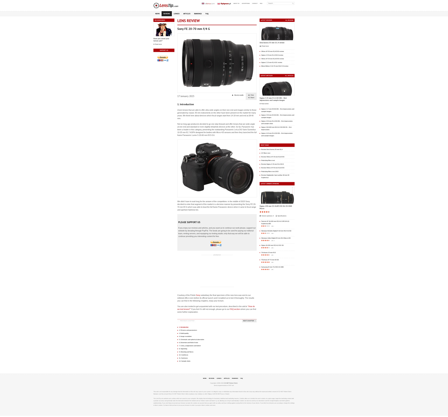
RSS (261, 3)
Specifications (282, 216)
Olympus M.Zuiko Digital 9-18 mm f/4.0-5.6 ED (276, 231)
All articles (289, 75)
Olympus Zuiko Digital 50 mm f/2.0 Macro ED (276, 238)
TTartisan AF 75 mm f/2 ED (270, 260)
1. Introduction (183, 327)
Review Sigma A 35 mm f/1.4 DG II (272, 164)
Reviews (166, 14)
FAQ (206, 14)
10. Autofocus (183, 355)
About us (236, 3)
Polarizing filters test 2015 (269, 171)
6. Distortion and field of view (188, 342)
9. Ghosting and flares (186, 352)
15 (274, 240)
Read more (158, 44)
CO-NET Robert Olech (231, 383)
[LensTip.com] (169, 5)
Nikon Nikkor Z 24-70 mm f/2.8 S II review (274, 66)
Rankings (198, 14)
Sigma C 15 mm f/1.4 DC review (271, 62)
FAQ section (235, 309)
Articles (186, 14)
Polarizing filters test (268, 160)
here (166, 405)
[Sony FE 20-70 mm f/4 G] (217, 34)
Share (252, 97)
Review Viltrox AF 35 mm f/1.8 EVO (272, 157)
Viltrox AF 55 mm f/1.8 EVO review (272, 51)
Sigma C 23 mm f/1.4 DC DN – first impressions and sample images (273, 99)
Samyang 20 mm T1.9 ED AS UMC (272, 267)
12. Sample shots (184, 361)
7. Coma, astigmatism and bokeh (190, 346)
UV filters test (265, 153)
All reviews (289, 20)
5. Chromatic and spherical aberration (191, 339)
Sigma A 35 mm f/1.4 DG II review (272, 55)
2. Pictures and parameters (188, 330)
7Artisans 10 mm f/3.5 (268, 252)
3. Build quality (184, 333)
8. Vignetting (183, 349)
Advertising (246, 3)
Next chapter (248, 321)
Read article (265, 103)
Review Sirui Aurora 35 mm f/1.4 (272, 149)
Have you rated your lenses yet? (161, 39)
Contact (255, 3)
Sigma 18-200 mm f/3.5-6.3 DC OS (272, 245)
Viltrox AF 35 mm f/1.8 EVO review (272, 59)
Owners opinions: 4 (268, 216)
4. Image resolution (185, 336)
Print (252, 95)
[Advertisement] (217, 270)
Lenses (177, 14)
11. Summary (183, 358)
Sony (198, 295)
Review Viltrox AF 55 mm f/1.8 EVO (272, 168)
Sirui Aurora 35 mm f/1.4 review (272, 43)
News (157, 14)
